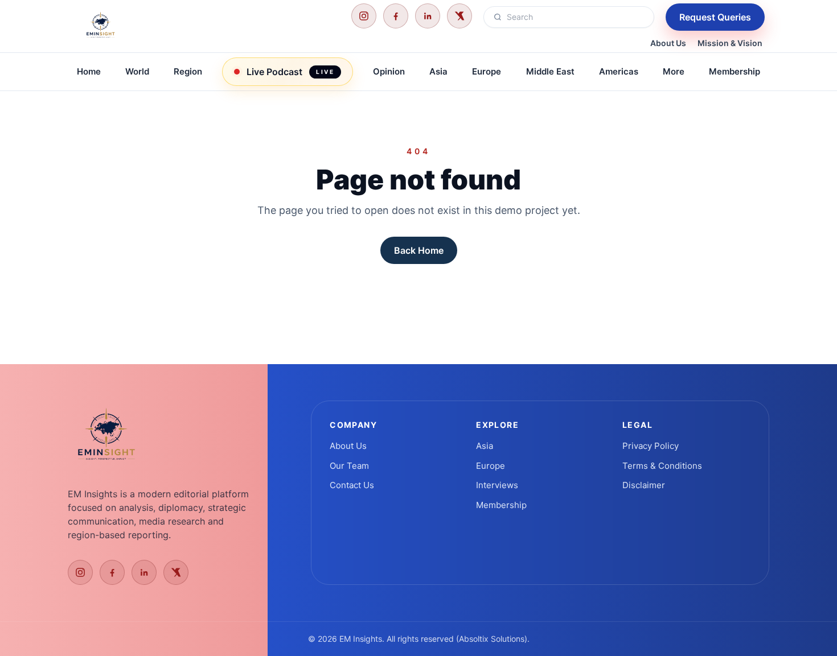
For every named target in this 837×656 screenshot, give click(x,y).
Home (89, 71)
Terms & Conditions (662, 465)
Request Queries (715, 17)
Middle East (550, 71)
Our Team (349, 465)
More (673, 71)
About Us (668, 43)
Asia (438, 71)
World (137, 71)
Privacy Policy (650, 445)
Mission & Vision (730, 43)
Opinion (389, 71)
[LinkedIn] (427, 15)
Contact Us (352, 485)
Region (188, 71)
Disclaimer (643, 485)
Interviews (497, 485)
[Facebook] (395, 15)
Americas (618, 71)
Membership (734, 71)
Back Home (419, 250)
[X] (459, 15)
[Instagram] (363, 15)
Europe (486, 71)
